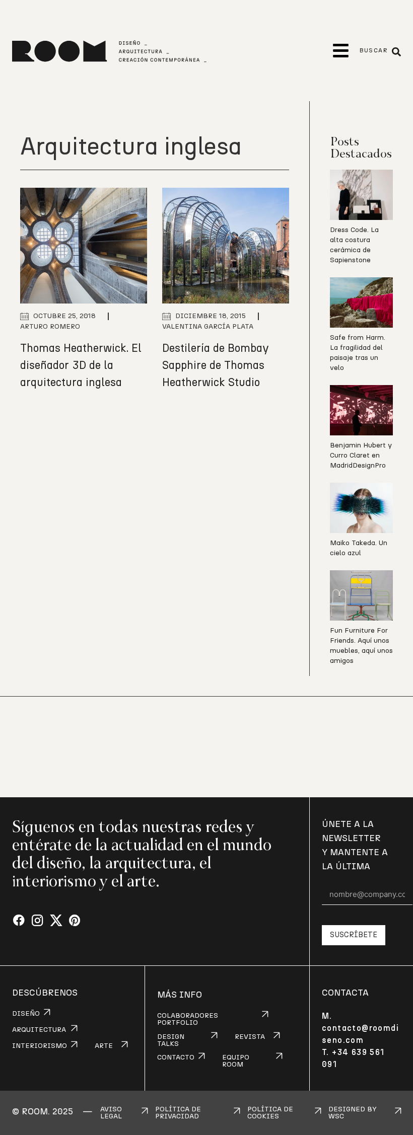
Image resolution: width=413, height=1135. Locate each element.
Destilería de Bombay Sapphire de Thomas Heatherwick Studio (215, 365)
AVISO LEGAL (111, 1113)
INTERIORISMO (39, 1045)
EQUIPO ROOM (235, 1061)
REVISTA (250, 1036)
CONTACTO (175, 1057)
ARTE (104, 1045)
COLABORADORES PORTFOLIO (187, 1019)
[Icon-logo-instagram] (37, 921)
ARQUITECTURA (39, 1029)
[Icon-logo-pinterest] (75, 921)
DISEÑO (26, 1013)
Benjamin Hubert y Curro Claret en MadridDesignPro (361, 455)
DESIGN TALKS (170, 1040)
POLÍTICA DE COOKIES (270, 1113)
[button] (341, 50)
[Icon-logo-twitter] (56, 921)
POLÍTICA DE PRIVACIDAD (178, 1113)
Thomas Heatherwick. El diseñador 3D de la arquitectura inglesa (81, 365)
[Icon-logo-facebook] (19, 921)
